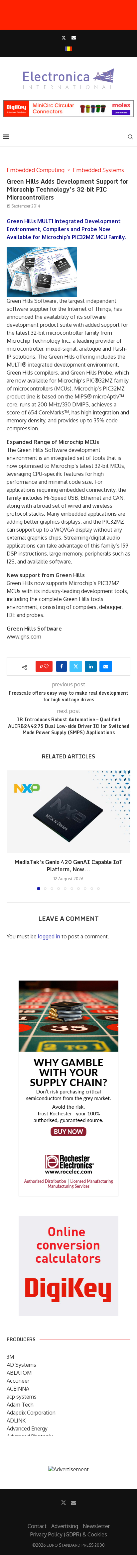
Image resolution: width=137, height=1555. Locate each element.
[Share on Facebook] (61, 666)
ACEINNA (18, 1388)
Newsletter (96, 1526)
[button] (12, 829)
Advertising (64, 1526)
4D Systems (21, 1364)
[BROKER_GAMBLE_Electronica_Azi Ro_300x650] (68, 985)
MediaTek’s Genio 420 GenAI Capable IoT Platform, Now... (69, 866)
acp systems (22, 1396)
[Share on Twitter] (75, 666)
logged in (49, 936)
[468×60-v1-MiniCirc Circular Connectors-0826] (68, 103)
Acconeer (18, 1380)
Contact (37, 1526)
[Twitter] (64, 37)
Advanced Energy (27, 1428)
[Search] (130, 136)
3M (10, 1356)
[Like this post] (46, 666)
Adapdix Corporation (31, 1412)
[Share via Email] (105, 666)
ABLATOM (19, 1372)
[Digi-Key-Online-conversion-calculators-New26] (68, 1221)
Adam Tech (20, 1404)
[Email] (73, 37)
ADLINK (16, 1420)
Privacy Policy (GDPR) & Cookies (68, 1534)
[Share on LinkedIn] (91, 666)
